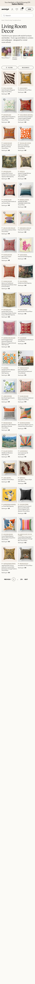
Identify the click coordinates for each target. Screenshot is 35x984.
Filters (10, 67)
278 (21, 579)
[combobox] (17, 15)
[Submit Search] (4, 15)
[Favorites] (16, 9)
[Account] (12, 9)
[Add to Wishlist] (5, 73)
